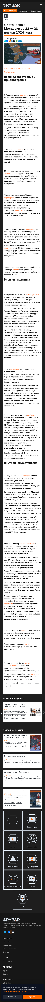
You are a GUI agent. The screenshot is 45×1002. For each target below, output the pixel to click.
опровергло (9, 198)
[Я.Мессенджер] (5, 41)
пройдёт (26, 476)
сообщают (30, 229)
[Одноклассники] (10, 41)
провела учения (10, 173)
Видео (5, 974)
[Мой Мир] (19, 41)
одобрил (24, 630)
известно (19, 210)
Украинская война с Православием (17, 772)
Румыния (36, 683)
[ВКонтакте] (7, 41)
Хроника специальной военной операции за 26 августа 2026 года (15, 736)
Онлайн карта (10, 11)
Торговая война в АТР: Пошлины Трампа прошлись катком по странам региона (16, 705)
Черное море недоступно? (14, 791)
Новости (7, 683)
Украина (7, 686)
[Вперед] (44, 713)
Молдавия (22, 683)
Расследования (9, 949)
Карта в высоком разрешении (17, 68)
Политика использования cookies (15, 991)
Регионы (14, 683)
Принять (32, 997)
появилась (14, 369)
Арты (5, 971)
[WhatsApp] (16, 41)
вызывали (8, 248)
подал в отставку (27, 544)
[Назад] (6, 16)
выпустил (35, 674)
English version (10, 72)
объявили (19, 149)
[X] (14, 41)
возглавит (8, 604)
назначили (29, 644)
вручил (16, 270)
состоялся (24, 95)
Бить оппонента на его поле (14, 756)
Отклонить (12, 997)
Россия (29, 683)
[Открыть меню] (41, 5)
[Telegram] (12, 41)
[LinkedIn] (21, 41)
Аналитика (7, 945)
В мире (6, 952)
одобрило (31, 415)
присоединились (33, 295)
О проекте (7, 961)
